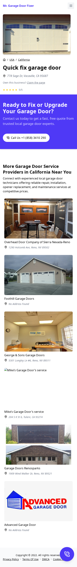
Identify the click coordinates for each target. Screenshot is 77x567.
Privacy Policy (11, 559)
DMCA (45, 559)
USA (11, 59)
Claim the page (36, 82)
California (24, 59)
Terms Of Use (30, 559)
